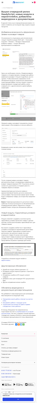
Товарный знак (5, 354)
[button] (2, 2)
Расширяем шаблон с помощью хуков (14, 303)
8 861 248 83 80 (6, 373)
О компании (5, 338)
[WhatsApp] (23, 324)
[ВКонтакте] (16, 324)
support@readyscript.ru (8, 377)
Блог (2, 344)
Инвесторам (5, 357)
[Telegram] (21, 324)
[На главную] (18, 2)
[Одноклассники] (19, 324)
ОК (18, 399)
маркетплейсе (5, 260)
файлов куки (6, 395)
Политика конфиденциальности (11, 351)
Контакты (4, 341)
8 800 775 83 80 (6, 370)
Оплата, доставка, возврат (9, 348)
